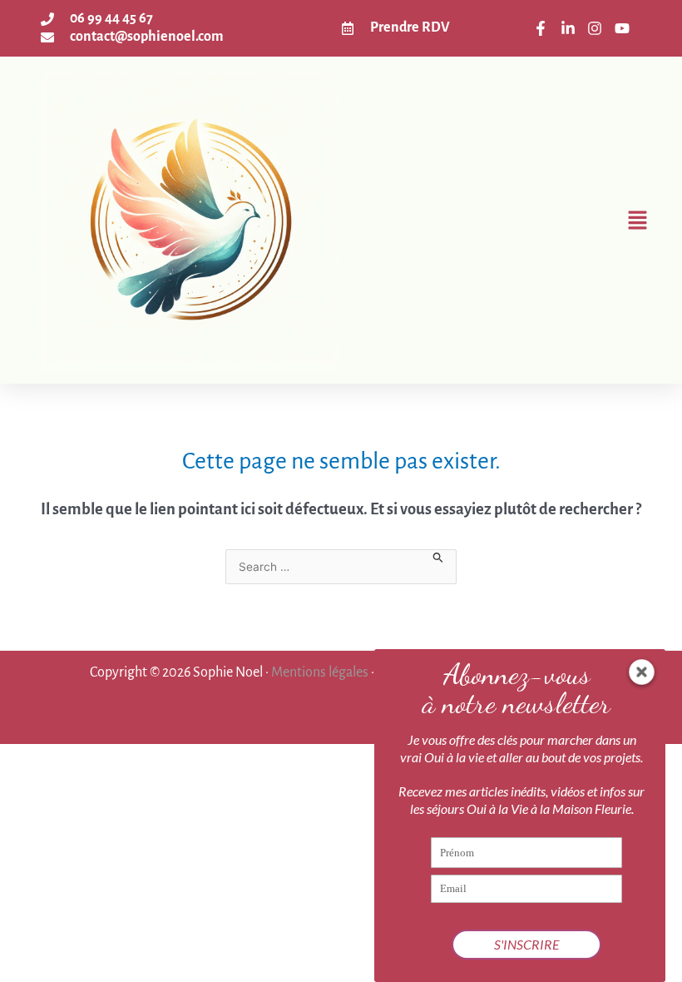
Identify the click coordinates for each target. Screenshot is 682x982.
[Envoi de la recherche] (438, 556)
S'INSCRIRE (527, 944)
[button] (498, 220)
